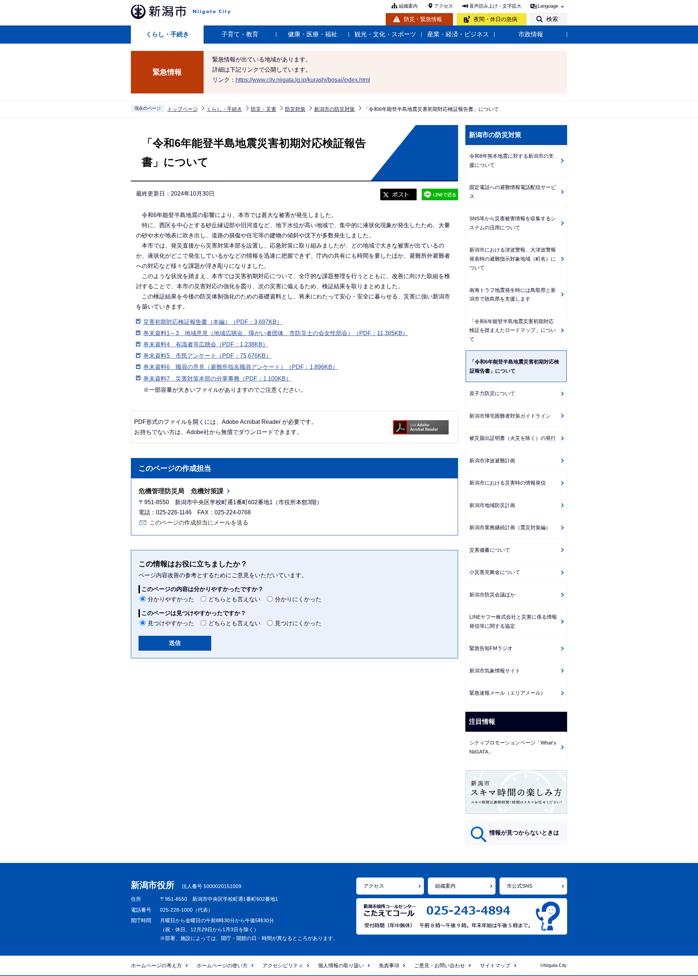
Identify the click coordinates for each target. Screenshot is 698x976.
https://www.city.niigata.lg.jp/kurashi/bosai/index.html (303, 80)
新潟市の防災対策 (334, 109)
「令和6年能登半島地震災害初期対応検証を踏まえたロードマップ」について (512, 330)
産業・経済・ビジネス (458, 34)
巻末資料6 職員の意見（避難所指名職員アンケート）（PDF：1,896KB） (240, 367)
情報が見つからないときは (524, 833)
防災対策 (295, 109)
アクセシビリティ (282, 965)
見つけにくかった (298, 623)
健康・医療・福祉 (312, 34)
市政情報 (530, 34)
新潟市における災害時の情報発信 (507, 483)
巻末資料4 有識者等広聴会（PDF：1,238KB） (205, 344)
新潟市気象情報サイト (494, 671)
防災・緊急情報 (423, 19)
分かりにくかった (298, 599)
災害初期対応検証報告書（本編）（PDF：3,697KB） (212, 322)
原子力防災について (492, 393)
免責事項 (389, 965)
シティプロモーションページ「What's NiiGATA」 (512, 747)
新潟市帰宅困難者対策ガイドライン (510, 416)
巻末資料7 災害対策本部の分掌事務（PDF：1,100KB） (217, 378)
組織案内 (408, 6)
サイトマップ (495, 965)
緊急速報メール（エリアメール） (507, 693)
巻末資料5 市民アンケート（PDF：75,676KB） (207, 356)
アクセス (443, 6)
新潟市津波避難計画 (492, 460)
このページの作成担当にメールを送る (198, 522)
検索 (552, 19)
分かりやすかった (171, 599)
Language (548, 6)
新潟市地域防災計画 (492, 505)
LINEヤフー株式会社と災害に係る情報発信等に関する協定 (513, 621)
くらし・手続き (167, 34)
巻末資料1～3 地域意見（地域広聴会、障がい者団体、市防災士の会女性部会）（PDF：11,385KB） (275, 333)
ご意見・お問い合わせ (439, 965)
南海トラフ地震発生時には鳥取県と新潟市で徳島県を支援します (512, 294)
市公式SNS (519, 886)
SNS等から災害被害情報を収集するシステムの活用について (512, 223)
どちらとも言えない (234, 599)
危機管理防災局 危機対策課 (181, 491)
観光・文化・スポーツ (385, 34)
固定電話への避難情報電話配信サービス (512, 191)
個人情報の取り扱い (341, 965)
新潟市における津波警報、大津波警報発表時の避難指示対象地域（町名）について (512, 258)
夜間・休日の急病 (495, 19)
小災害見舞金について (494, 572)
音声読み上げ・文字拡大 (495, 6)
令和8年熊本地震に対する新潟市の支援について (511, 160)
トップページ (182, 109)
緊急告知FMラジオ (491, 648)
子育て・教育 (239, 34)
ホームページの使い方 (222, 965)
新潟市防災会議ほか (492, 595)
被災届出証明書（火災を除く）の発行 (512, 438)
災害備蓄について (489, 550)
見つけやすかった (171, 623)
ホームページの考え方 (156, 965)
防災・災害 (263, 109)
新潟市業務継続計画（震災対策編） (510, 527)
